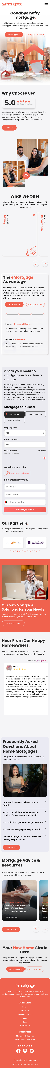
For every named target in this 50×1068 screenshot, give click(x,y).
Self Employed (35, 414)
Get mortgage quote (25, 509)
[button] (35, 263)
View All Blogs (11, 924)
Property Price (10, 427)
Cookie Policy (33, 1059)
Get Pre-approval (25, 1009)
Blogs (25, 1017)
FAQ (25, 1013)
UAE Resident (14, 414)
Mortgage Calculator (36, 35)
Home (25, 1002)
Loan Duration (11, 452)
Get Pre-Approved (14, 35)
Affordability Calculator (25, 1034)
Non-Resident (14, 420)
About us (9, 127)
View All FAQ (11, 842)
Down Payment (11, 439)
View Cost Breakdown (20, 473)
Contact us (25, 1020)
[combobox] (6, 502)
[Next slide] (44, 722)
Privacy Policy (21, 1059)
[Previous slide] (37, 722)
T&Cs (13, 1059)
